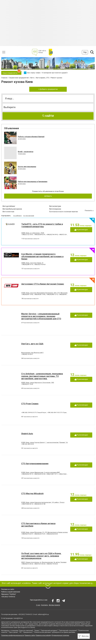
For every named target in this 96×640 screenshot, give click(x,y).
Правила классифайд (43, 635)
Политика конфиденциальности (12, 635)
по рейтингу (17, 216)
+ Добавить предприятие (48, 89)
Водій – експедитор (25, 152)
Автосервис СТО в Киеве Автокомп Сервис (42, 284)
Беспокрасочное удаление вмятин (63, 212)
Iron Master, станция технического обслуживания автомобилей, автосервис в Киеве (42, 256)
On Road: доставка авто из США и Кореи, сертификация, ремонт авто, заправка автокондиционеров (41, 555)
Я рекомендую (82, 230)
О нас (38, 605)
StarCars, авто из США (32, 344)
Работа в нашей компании (10, 592)
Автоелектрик (55, 206)
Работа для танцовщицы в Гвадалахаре (32, 181)
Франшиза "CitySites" (8, 594)
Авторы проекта (54, 605)
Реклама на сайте (7, 589)
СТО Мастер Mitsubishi (32, 493)
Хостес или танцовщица (27, 166)
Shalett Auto (27, 433)
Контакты (44, 605)
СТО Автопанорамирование (34, 463)
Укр (85, 52)
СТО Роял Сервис (29, 403)
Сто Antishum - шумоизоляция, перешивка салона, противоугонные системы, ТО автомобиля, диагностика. (42, 376)
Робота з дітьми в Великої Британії (31, 137)
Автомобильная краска (12, 209)
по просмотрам (28, 216)
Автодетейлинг (8, 206)
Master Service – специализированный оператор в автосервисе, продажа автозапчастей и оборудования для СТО (41, 316)
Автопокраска (55, 209)
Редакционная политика (60, 635)
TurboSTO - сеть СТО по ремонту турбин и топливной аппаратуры (42, 225)
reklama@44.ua (43, 614)
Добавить (48, 196)
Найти (49, 115)
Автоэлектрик (8, 212)
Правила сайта (29, 635)
